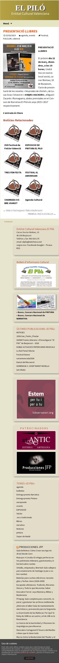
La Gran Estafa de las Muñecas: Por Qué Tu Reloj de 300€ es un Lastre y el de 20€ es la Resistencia (35, 616)
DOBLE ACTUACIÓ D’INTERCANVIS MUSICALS (35, 347)
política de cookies (28, 652)
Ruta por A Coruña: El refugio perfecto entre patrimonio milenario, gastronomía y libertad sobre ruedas (35, 560)
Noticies (20, 528)
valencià (16, 38)
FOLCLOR (7, 38)
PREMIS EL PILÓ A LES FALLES (42, 213)
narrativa (20, 525)
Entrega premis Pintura (26, 498)
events (32, 35)
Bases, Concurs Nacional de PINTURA (36, 312)
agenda (24, 35)
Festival (44, 35)
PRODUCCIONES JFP (31, 547)
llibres (19, 521)
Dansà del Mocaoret (25, 362)
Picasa (49, 245)
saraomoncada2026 (25, 358)
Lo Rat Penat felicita (25, 350)
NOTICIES (20, 332)
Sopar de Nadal (23, 536)
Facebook (31, 245)
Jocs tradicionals (24, 517)
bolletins (20, 490)
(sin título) (20, 369)
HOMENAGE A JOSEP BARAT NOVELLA (32, 366)
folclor (19, 513)
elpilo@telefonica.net (32, 241)
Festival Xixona (23, 354)
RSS (18, 248)
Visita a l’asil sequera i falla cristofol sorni (22, 210)
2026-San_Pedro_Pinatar (27, 336)
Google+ (40, 245)
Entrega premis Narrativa (27, 494)
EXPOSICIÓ (21, 509)
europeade (21, 502)
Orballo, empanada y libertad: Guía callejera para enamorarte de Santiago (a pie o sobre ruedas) (36, 570)
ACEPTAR (29, 658)
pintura (19, 532)
